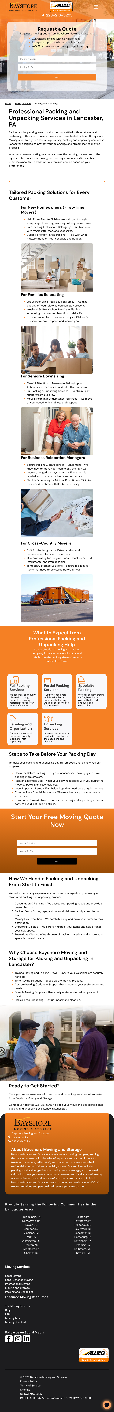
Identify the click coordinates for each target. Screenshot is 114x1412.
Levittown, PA (83, 1229)
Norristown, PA (31, 1221)
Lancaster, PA (83, 1233)
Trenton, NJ (31, 1245)
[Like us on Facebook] (9, 1341)
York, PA (31, 1237)
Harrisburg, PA (82, 1237)
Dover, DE (31, 1225)
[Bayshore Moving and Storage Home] (22, 6)
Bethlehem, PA (83, 1241)
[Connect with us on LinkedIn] (26, 1341)
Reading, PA (83, 1245)
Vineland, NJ (31, 1233)
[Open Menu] (96, 6)
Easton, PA (83, 1217)
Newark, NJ (83, 1253)
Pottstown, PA (83, 1221)
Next (57, 77)
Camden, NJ (31, 1229)
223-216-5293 (21, 1141)
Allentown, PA (31, 1249)
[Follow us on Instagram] (18, 1341)
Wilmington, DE (31, 1241)
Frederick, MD (83, 1225)
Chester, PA (31, 1253)
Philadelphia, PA (31, 1217)
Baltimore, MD (82, 1249)
